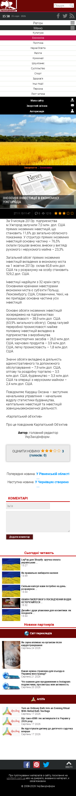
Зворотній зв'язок (37, 105)
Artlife (41, 699)
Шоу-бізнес (38, 63)
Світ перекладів (41, 633)
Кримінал (38, 58)
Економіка (38, 37)
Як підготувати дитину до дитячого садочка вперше (47, 730)
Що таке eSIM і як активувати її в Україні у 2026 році (45, 720)
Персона (38, 88)
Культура (38, 32)
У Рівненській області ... (52, 476)
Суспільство (38, 68)
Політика (38, 42)
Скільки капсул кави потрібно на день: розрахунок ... (43, 587)
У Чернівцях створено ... (52, 484)
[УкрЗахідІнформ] (8, 6)
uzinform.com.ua (16, 778)
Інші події (38, 83)
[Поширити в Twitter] (46, 764)
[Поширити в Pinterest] (36, 764)
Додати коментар (19, 536)
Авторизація (37, 111)
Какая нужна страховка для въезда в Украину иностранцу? (42, 672)
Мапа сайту (37, 100)
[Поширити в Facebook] (27, 764)
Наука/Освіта (38, 47)
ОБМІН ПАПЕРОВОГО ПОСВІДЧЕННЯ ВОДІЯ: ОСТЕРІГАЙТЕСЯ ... (46, 601)
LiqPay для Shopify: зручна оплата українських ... (40, 561)
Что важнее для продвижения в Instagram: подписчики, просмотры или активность (46, 683)
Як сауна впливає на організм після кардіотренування (41, 644)
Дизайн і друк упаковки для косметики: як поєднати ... (46, 612)
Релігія (38, 53)
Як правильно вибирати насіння (39, 572)
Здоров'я (38, 78)
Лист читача (38, 93)
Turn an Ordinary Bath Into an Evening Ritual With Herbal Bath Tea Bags (45, 709)
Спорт (38, 73)
